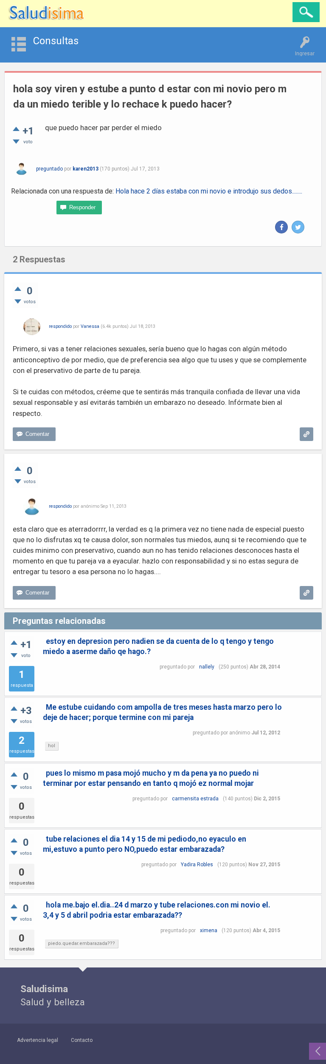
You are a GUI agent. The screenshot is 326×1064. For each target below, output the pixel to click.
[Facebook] (281, 227)
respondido (60, 326)
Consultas (56, 41)
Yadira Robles (197, 865)
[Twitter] (298, 227)
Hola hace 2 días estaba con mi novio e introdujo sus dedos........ (208, 191)
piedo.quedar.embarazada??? (81, 943)
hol (51, 745)
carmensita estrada (195, 799)
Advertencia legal (37, 1040)
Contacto (82, 1040)
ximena (208, 930)
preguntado (49, 169)
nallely (206, 667)
